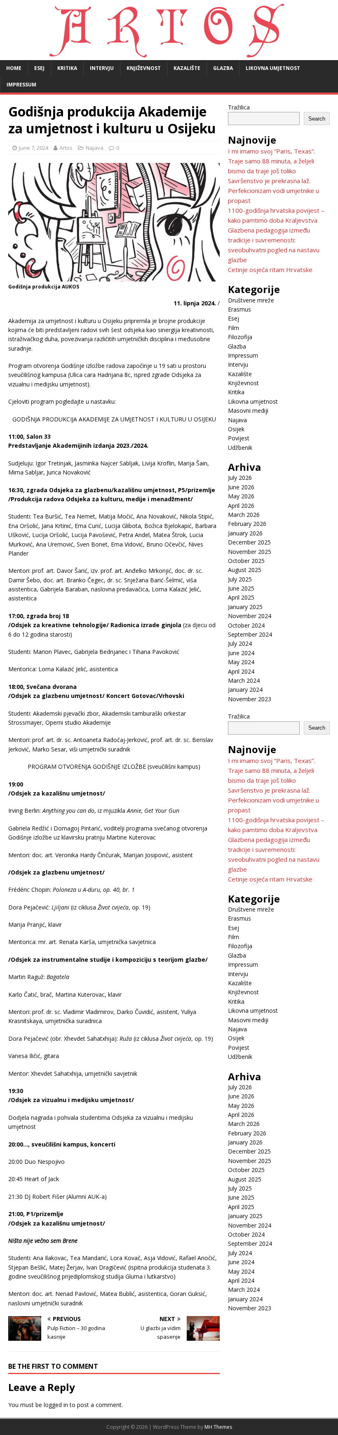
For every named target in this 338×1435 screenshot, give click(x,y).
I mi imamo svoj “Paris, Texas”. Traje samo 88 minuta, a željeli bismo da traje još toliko (271, 161)
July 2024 (240, 643)
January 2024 (245, 689)
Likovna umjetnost (273, 68)
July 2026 (240, 477)
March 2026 (244, 515)
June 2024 (241, 653)
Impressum (21, 84)
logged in (56, 1405)
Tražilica (239, 107)
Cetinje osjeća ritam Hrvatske (270, 269)
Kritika (67, 68)
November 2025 (249, 552)
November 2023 (249, 699)
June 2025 (241, 588)
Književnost (144, 68)
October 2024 (246, 625)
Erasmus (239, 309)
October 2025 (246, 561)
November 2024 (249, 616)
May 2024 (241, 662)
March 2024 (244, 680)
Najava (94, 147)
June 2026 (241, 487)
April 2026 (241, 505)
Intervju (102, 68)
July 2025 (240, 579)
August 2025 (244, 570)
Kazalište (187, 68)
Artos (66, 147)
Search (316, 119)
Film (233, 328)
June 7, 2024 (33, 147)
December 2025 (249, 542)
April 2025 (241, 597)
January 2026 (245, 533)
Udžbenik (240, 447)
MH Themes (218, 1426)
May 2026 (241, 496)
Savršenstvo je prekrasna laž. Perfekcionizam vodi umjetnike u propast (273, 191)
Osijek (236, 429)
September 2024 (250, 634)
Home (13, 68)
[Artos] (169, 55)
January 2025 (245, 607)
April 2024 (241, 671)
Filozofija (240, 337)
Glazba (223, 68)
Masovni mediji (248, 410)
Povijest (238, 438)
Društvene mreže (251, 300)
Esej (39, 68)
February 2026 (247, 524)
